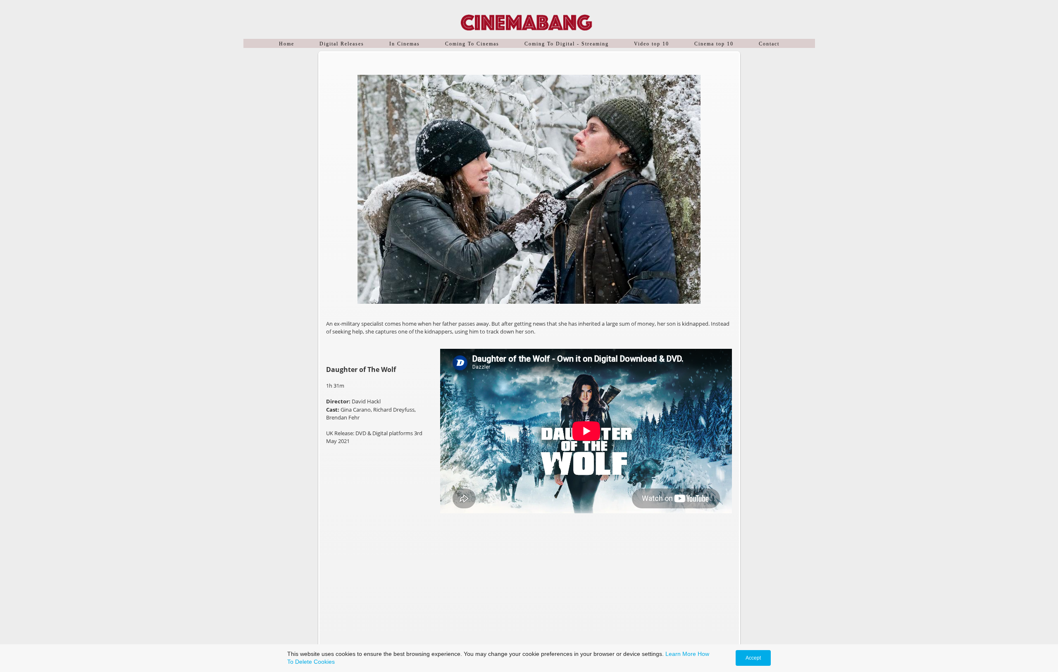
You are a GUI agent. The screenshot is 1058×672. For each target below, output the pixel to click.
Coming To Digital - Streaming (566, 44)
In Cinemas (404, 44)
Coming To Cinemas (472, 44)
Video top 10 (651, 44)
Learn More (680, 654)
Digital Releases (341, 44)
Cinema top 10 (714, 44)
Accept (753, 658)
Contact (769, 44)
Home (286, 44)
